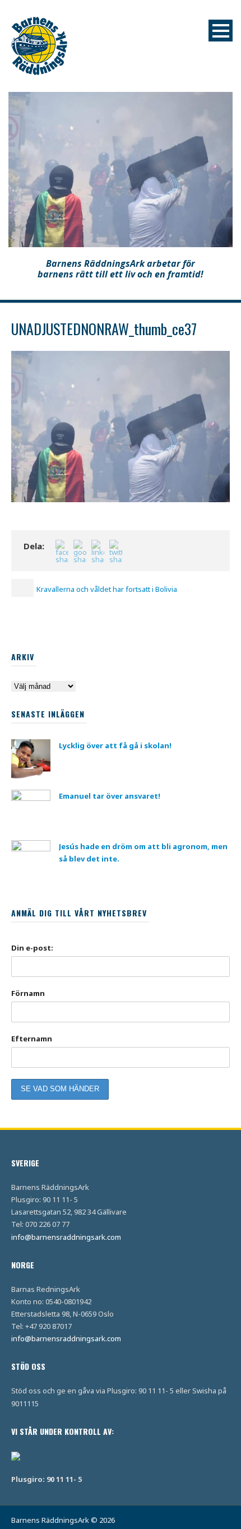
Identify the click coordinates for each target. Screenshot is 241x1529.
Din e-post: (32, 948)
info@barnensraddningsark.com (66, 1237)
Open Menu (220, 30)
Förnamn (28, 993)
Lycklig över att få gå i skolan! (115, 745)
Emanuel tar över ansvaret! (109, 796)
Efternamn (31, 1039)
